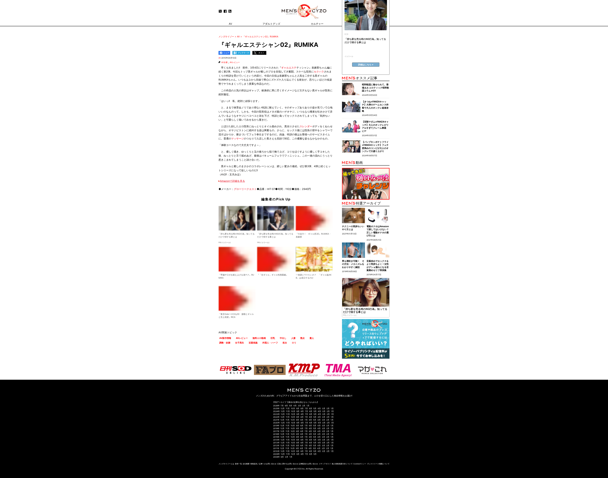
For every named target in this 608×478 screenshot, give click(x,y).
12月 (283, 408)
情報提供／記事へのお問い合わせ (263, 464)
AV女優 (224, 62)
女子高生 (239, 342)
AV (219, 58)
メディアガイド (325, 464)
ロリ (294, 342)
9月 (297, 408)
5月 (290, 405)
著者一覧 (238, 464)
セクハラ (319, 71)
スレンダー (306, 126)
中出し (283, 338)
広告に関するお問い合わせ (287, 464)
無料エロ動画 (259, 338)
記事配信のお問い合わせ (308, 464)
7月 (282, 405)
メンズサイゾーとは (226, 464)
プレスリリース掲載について (378, 464)
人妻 (293, 338)
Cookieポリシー (359, 464)
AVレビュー (235, 62)
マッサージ (237, 138)
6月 (286, 405)
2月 (303, 405)
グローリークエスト (245, 189)
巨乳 (273, 338)
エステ (292, 67)
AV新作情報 (225, 338)
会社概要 (246, 464)
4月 (295, 405)
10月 (293, 408)
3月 (299, 405)
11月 (288, 408)
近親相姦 (253, 342)
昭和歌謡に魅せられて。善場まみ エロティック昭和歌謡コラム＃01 (375, 87)
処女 (285, 342)
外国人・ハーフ (270, 342)
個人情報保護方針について (342, 464)
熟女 (302, 338)
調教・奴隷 (224, 342)
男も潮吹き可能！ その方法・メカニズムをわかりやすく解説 (353, 264)
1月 (308, 405)
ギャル (285, 67)
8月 (302, 408)
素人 (312, 338)
